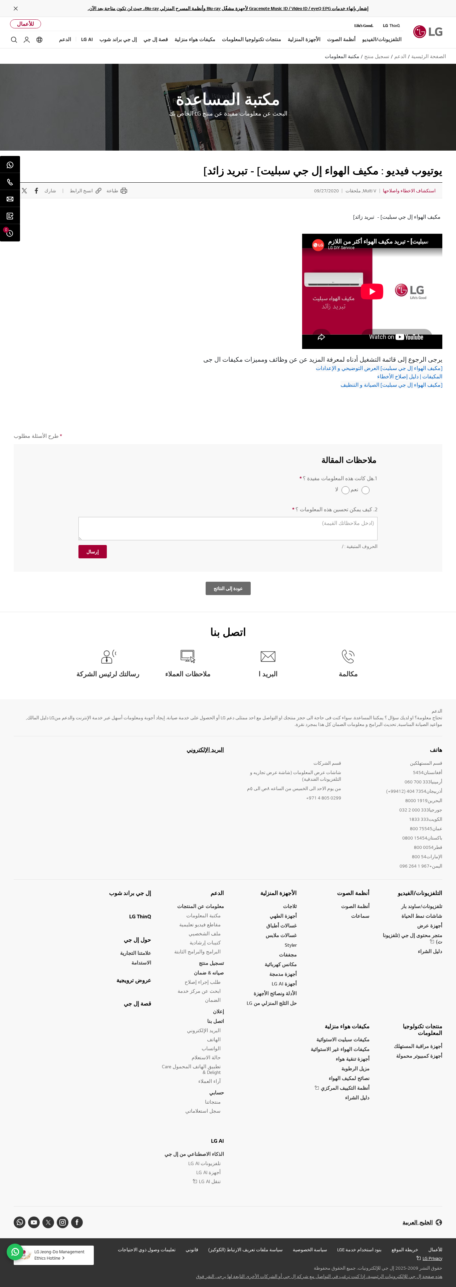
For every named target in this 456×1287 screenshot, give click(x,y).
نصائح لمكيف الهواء (349, 1078)
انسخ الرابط (81, 191)
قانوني (192, 1250)
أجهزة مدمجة (283, 974)
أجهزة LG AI (284, 983)
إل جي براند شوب (130, 893)
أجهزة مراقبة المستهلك (418, 1046)
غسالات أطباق (281, 925)
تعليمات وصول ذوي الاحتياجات (147, 1250)
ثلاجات (290, 906)
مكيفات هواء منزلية (347, 1026)
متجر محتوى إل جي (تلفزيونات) (412, 938)
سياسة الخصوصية (310, 1250)
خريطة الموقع (405, 1250)
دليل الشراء (430, 951)
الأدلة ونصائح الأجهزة (275, 993)
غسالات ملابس (281, 935)
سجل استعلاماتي (203, 1111)
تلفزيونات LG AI (204, 1163)
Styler (291, 945)
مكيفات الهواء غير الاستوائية (340, 1049)
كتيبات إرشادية (205, 942)
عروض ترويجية (134, 980)
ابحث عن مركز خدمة (199, 991)
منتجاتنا (213, 1102)
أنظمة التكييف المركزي (345, 1088)
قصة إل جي (137, 1003)
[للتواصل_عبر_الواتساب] (15, 1252)
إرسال (92, 552)
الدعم (217, 893)
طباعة (112, 191)
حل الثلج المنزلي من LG (272, 1003)
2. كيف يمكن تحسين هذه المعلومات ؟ (335, 509)
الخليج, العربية (418, 1222)
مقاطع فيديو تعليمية (200, 924)
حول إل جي (137, 939)
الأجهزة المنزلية (278, 893)
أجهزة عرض (429, 925)
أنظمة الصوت (353, 893)
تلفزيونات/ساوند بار (421, 906)
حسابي (216, 1092)
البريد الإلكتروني (205, 749)
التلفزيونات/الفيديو (420, 893)
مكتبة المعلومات (203, 915)
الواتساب (211, 1048)
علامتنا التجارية (135, 953)
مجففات (288, 954)
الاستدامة (141, 962)
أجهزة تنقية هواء (353, 1059)
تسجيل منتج (211, 963)
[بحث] (14, 40)
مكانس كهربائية (281, 964)
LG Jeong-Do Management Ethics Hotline (59, 1255)
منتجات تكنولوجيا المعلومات (422, 1029)
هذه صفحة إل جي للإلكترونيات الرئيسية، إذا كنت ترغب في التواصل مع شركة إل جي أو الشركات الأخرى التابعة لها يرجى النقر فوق (319, 1276)
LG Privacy (432, 1258)
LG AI (217, 1140)
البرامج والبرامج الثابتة (197, 951)
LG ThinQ (140, 916)
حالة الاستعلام (206, 1057)
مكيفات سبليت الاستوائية (343, 1039)
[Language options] (39, 40)
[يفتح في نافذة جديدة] (77, 1222)
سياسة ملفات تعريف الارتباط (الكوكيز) (245, 1250)
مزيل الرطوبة (355, 1068)
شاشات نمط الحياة (422, 916)
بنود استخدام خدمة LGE (359, 1250)
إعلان (218, 1011)
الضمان (213, 1000)
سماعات (360, 916)
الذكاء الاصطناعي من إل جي (194, 1154)
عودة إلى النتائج (228, 588)
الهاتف (214, 1039)
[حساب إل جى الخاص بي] (27, 40)
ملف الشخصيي (205, 933)
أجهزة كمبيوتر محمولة (419, 1056)
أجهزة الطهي (283, 916)
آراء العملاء (209, 1081)
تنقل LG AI (210, 1181)
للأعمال (25, 23)
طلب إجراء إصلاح (203, 982)
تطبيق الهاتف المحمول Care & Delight (191, 1069)
